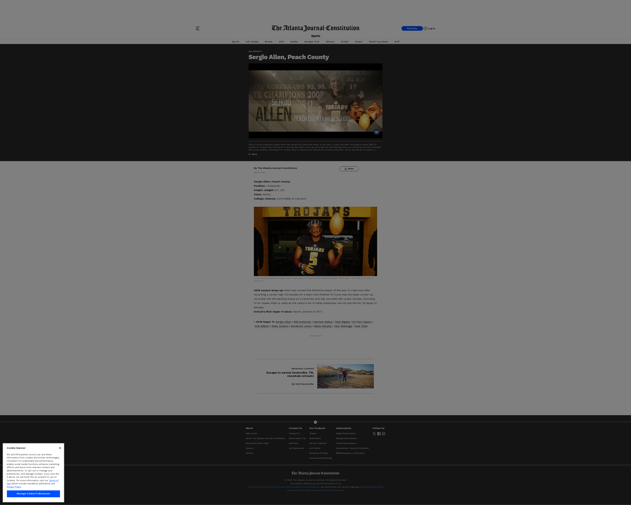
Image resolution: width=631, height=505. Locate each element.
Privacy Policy (14, 487)
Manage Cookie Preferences (33, 494)
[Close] (60, 448)
